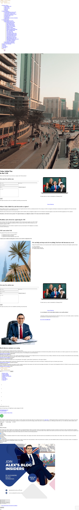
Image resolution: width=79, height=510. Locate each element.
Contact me (4, 379)
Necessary (3, 433)
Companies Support (5, 375)
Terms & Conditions (3, 412)
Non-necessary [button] (2, 437)
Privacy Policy (9, 412)
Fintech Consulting (5, 374)
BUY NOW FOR (45, 319)
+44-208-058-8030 (3, 410)
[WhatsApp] (1, 417)
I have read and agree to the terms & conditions (9, 505)
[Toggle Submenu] (8, 5)
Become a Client (5, 373)
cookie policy (46, 419)
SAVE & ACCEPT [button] (3, 441)
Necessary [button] (1, 432)
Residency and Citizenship (6, 376)
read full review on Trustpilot (5, 353)
